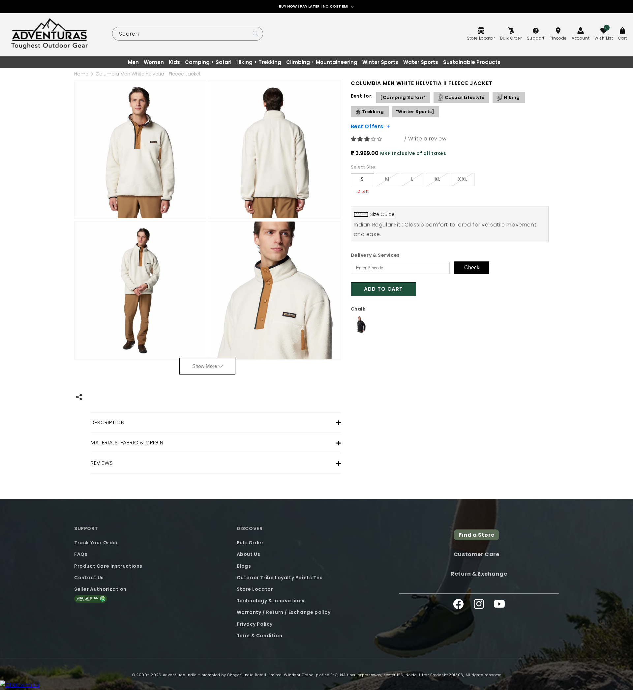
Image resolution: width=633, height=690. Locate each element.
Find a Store (476, 535)
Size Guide (382, 214)
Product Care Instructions (108, 566)
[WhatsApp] (20, 685)
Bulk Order (250, 542)
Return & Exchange (479, 574)
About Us (248, 554)
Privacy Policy (255, 624)
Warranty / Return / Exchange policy (284, 612)
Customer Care (476, 554)
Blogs (244, 566)
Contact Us (89, 577)
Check (471, 267)
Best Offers (367, 126)
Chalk (358, 309)
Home (81, 74)
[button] (367, 139)
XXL (466, 180)
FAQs (80, 554)
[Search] (255, 33)
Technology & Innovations (271, 600)
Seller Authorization (100, 589)
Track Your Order (96, 542)
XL (442, 180)
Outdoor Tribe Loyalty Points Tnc (280, 577)
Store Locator (255, 589)
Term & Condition (260, 635)
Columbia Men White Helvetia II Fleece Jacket (148, 74)
